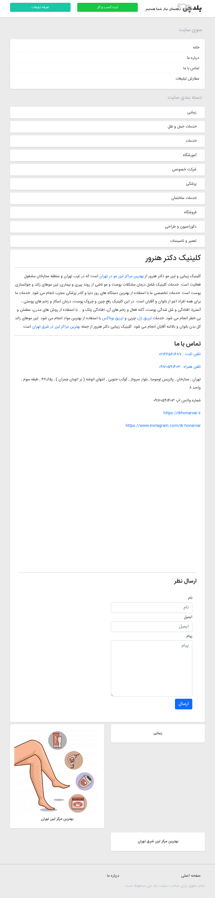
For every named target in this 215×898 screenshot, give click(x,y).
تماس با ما (191, 68)
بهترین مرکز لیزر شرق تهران (158, 841)
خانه (196, 47)
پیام (189, 636)
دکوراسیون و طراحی (181, 226)
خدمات (191, 141)
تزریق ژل (145, 318)
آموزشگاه (190, 155)
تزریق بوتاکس (112, 318)
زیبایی (192, 112)
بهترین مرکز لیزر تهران (57, 819)
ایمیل (188, 617)
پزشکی (191, 183)
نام (190, 598)
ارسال (184, 704)
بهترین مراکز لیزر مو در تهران (122, 276)
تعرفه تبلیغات (40, 7)
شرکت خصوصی (184, 169)
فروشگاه (190, 212)
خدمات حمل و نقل (182, 126)
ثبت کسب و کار (107, 7)
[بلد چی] (174, 8)
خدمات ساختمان (184, 198)
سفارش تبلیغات (187, 78)
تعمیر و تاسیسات (183, 241)
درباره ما (193, 58)
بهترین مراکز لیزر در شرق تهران (56, 326)
